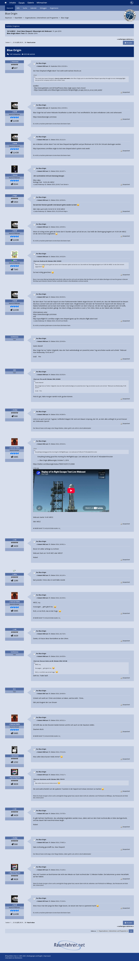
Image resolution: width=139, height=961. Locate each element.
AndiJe (15, 410)
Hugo (15, 196)
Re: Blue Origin (41, 63)
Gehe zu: (93, 931)
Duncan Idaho (15, 448)
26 (15, 42)
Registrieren (54, 8)
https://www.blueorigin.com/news (45, 117)
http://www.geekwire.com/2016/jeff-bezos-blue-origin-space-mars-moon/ (60, 88)
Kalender (33, 8)
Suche (25, 8)
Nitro (15, 260)
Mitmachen (42, 3)
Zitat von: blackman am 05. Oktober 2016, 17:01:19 (48, 779)
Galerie (30, 3)
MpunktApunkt (15, 778)
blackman (15, 756)
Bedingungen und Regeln (34, 956)
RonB (15, 112)
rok (15, 540)
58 (25, 42)
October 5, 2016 (63, 460)
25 (14, 42)
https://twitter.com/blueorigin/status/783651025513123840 (54, 464)
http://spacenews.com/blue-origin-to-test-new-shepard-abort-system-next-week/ (61, 148)
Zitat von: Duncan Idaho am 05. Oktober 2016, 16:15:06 (50, 661)
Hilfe (18, 8)
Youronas (15, 62)
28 (20, 42)
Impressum (47, 956)
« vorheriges (121, 39)
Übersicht (10, 8)
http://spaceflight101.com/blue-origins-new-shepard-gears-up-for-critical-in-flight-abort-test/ (65, 319)
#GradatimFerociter (106, 457)
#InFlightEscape (72, 457)
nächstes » (130, 39)
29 (22, 42)
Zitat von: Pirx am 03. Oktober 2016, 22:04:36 (46, 379)
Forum (22, 3)
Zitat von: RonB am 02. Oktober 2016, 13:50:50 (47, 261)
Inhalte (12, 3)
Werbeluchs (18, 958)
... (12, 42)
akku (15, 574)
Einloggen (43, 8)
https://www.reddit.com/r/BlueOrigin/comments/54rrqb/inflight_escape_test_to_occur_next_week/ (68, 90)
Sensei (15, 175)
